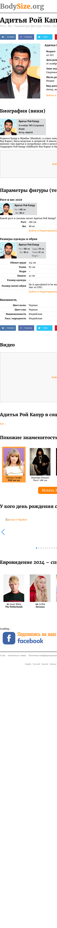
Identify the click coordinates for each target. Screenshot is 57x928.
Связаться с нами (17, 655)
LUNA (40, 605)
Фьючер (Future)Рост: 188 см (40, 479)
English (28, 664)
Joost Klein (14, 605)
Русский (36, 664)
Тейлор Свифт (14, 479)
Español (45, 664)
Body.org (22, 6)
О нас (2, 655)
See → (3, 423)
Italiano (53, 664)
